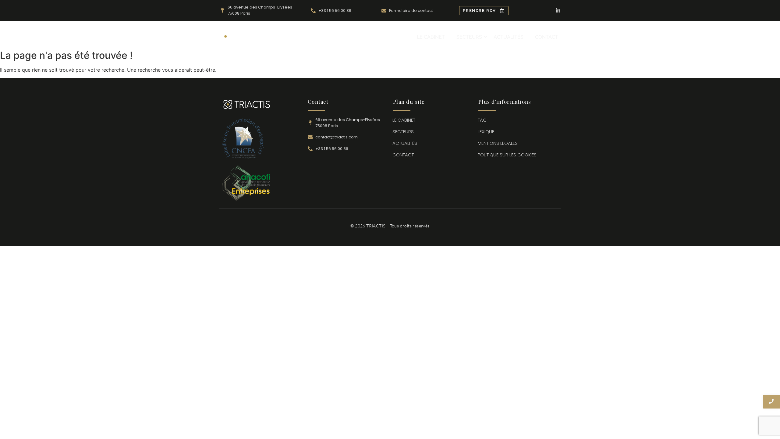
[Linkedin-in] (558, 10)
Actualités (508, 37)
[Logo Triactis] (247, 36)
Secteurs (469, 37)
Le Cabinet (431, 37)
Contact (546, 37)
